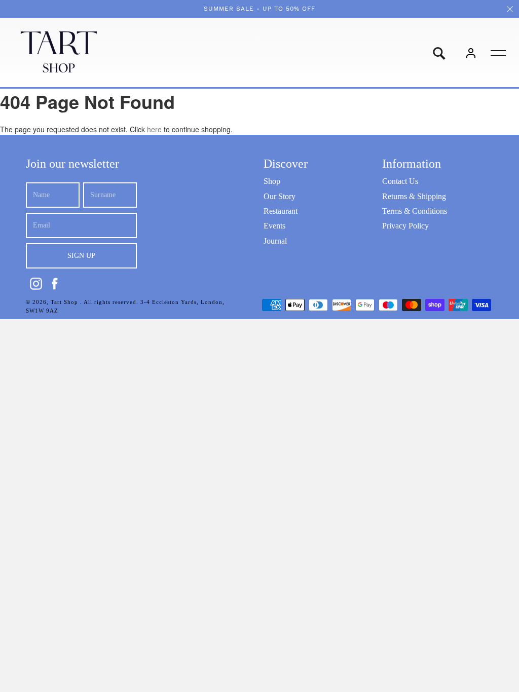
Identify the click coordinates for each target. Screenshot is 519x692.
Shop (272, 181)
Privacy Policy (405, 225)
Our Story (279, 196)
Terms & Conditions (414, 211)
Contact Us (400, 181)
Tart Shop (65, 302)
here (154, 129)
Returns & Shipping (414, 196)
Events (274, 225)
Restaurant (281, 211)
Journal (275, 241)
